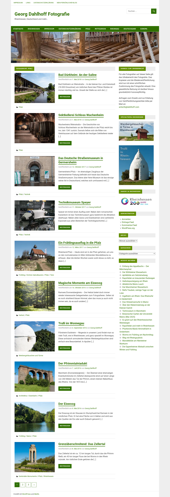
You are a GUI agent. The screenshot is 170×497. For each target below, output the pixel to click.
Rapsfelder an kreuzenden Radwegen (138, 278)
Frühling (22, 275)
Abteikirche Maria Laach (133, 284)
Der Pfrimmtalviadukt (72, 363)
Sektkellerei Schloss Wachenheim (81, 115)
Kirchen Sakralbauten (35, 275)
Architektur (23, 396)
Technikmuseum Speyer (74, 202)
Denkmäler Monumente (28, 476)
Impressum (18, 3)
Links (28, 3)
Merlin (36, 494)
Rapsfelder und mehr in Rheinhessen (138, 326)
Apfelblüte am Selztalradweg (135, 275)
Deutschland (130, 29)
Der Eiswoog (66, 404)
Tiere (52, 275)
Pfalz (87, 29)
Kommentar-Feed (129, 225)
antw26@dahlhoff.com (129, 107)
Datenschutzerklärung (44, 3)
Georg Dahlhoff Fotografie (42, 14)
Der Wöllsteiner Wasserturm (134, 272)
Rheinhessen (34, 29)
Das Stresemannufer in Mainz (135, 302)
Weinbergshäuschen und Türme (31, 356)
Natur (29, 436)
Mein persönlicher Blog (67, 3)
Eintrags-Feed (128, 222)
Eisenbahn (33, 396)
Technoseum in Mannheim (134, 311)
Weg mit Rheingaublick (132, 338)
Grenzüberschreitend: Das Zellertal (81, 444)
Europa (143, 29)
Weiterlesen (65, 97)
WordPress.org (128, 228)
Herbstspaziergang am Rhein (135, 281)
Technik (27, 194)
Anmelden (126, 219)
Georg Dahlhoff (91, 79)
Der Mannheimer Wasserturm (135, 287)
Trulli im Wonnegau (71, 323)
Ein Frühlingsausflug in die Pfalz (79, 242)
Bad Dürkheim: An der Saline (77, 75)
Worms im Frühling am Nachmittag (137, 335)
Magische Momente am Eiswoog (80, 283)
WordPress (26, 494)
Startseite (18, 29)
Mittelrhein (100, 29)
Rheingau (114, 29)
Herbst (21, 315)
